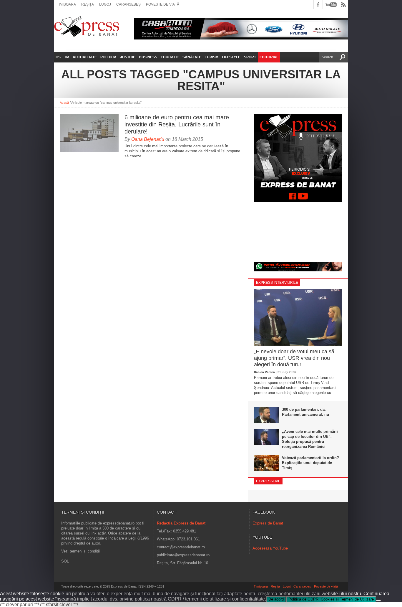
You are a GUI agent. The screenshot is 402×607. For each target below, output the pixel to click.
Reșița (87, 4)
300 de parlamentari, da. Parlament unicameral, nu (305, 412)
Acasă (64, 102)
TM (66, 57)
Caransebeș (128, 4)
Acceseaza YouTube (270, 548)
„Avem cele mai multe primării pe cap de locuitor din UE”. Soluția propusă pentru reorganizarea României (310, 439)
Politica (108, 57)
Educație (170, 57)
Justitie (127, 57)
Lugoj (105, 4)
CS (58, 57)
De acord (276, 599)
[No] (378, 600)
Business (148, 57)
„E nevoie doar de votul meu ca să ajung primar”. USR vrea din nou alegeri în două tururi (294, 358)
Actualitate (85, 57)
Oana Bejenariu (147, 139)
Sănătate (191, 57)
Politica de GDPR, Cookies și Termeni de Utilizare (331, 599)
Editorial (269, 57)
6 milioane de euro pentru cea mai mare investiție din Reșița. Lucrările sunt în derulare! (176, 124)
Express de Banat (268, 523)
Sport (250, 57)
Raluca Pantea (264, 372)
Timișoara (66, 4)
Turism (211, 57)
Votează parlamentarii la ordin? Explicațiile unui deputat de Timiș (310, 463)
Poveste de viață (162, 4)
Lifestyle (231, 57)
